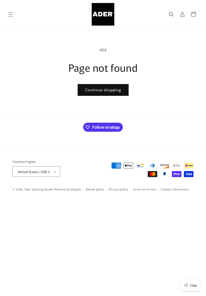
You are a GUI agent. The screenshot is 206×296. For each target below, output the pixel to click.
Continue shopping (103, 89)
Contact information (175, 189)
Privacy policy (118, 189)
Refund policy (95, 189)
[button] (10, 14)
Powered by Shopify (67, 189)
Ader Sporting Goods (39, 189)
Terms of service (144, 189)
